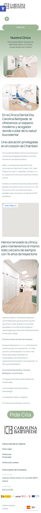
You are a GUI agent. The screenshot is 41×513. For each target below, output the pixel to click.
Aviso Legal (7, 449)
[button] (3, 9)
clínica (22, 345)
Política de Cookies (10, 462)
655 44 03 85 (7, 489)
